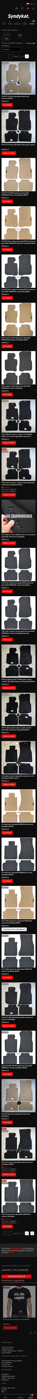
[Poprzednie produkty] (10, 1233)
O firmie (4, 1390)
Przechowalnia (6, 1353)
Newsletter (5, 1374)
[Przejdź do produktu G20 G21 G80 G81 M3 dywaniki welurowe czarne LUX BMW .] (18, 999)
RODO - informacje (8, 1378)
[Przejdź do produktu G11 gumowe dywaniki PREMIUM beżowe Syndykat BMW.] (18, 806)
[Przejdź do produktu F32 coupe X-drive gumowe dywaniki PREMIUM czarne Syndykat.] (18, 367)
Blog (3, 1391)
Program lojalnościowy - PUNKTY (12, 1351)
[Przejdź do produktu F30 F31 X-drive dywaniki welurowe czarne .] (18, 126)
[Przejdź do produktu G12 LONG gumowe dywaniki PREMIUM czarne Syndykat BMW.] (18, 950)
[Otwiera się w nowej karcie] (17, 8)
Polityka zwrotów (7, 1366)
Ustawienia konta (7, 1349)
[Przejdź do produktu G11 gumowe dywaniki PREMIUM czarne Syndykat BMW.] (18, 854)
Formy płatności (7, 1362)
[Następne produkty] (27, 1233)
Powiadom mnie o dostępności (14, 929)
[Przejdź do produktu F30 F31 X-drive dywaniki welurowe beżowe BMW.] (18, 78)
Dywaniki (7, 34)
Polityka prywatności (8, 1376)
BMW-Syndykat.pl (10, 30)
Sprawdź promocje (16, 1276)
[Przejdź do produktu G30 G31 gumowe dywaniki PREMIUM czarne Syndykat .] (18, 1196)
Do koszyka (7, 105)
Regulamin (5, 1380)
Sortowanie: (5, 46)
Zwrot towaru (6, 1364)
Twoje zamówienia (8, 1347)
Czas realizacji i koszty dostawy (12, 1361)
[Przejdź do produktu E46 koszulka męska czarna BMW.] (19, 1302)
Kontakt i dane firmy (8, 1388)
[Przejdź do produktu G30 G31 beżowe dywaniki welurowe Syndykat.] (18, 1095)
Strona (16, 56)
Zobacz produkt (9, 153)
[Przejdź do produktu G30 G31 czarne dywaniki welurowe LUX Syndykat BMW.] (18, 1144)
